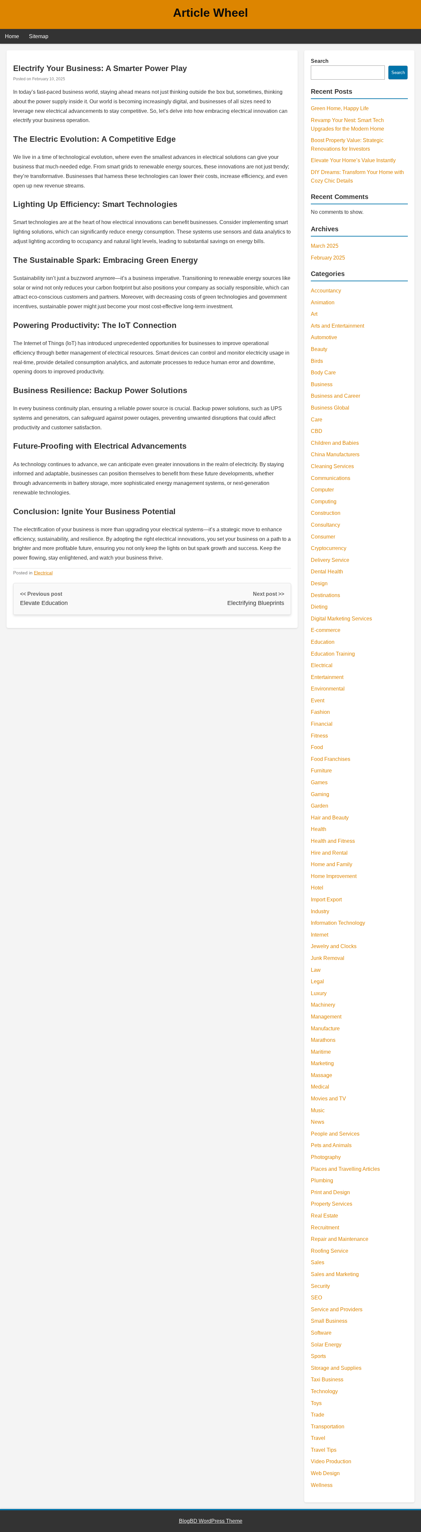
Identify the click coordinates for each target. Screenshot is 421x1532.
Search (320, 61)
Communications (330, 478)
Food (317, 747)
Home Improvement (334, 876)
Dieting (319, 607)
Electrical (43, 572)
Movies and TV (328, 1098)
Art (314, 314)
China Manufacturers (335, 454)
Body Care (323, 372)
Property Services (331, 1204)
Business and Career (335, 396)
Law (316, 970)
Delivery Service (330, 560)
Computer (322, 489)
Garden (319, 806)
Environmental (328, 688)
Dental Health (327, 571)
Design (319, 583)
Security (320, 1286)
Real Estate (324, 1215)
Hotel (317, 888)
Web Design (325, 1473)
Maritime (321, 1052)
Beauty (319, 349)
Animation (322, 302)
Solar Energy (326, 1344)
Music (318, 1110)
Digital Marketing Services (341, 618)
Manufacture (325, 1028)
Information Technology (338, 923)
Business (322, 384)
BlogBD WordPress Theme (210, 1521)
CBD (316, 431)
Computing (323, 501)
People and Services (335, 1134)
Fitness (319, 736)
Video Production (331, 1461)
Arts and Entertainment (337, 326)
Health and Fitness (333, 841)
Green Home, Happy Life (340, 108)
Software (321, 1333)
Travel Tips (323, 1450)
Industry (320, 911)
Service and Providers (336, 1309)
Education (322, 642)
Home (12, 36)
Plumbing (322, 1180)
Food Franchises (330, 759)
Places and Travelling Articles (345, 1169)
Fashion (320, 712)
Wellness (322, 1485)
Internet (319, 935)
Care (316, 419)
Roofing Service (329, 1251)
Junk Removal (327, 958)
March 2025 (324, 246)
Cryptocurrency (328, 548)
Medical (320, 1087)
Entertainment (327, 677)
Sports (318, 1356)
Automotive (324, 337)
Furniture (321, 770)
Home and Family (331, 864)
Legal (317, 981)
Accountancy (326, 290)
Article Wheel (210, 12)
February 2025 (328, 258)
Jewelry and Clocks (334, 946)
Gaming (320, 794)
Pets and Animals (331, 1145)
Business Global (330, 408)
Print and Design (330, 1192)
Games (319, 782)
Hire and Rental (329, 853)
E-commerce (325, 630)
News (317, 1122)
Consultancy (325, 525)
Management (326, 1016)
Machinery (323, 1005)
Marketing (322, 1063)
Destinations (325, 595)
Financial (322, 724)
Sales (317, 1262)
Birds (317, 361)
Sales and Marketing (335, 1274)
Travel (318, 1438)
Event (317, 700)
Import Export (326, 899)
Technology (324, 1391)
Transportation (327, 1426)
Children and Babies (335, 443)
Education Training (333, 654)
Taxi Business (327, 1379)
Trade (317, 1415)
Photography (326, 1157)
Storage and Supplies (336, 1368)
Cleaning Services (332, 466)
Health (318, 829)
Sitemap (38, 36)
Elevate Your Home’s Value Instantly (353, 160)
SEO (316, 1297)
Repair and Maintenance (339, 1239)
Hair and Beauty (330, 817)
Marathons (323, 1040)
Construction (325, 513)
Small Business (329, 1321)
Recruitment (325, 1227)
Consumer (323, 537)
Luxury (319, 993)
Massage (321, 1075)
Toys (316, 1403)
